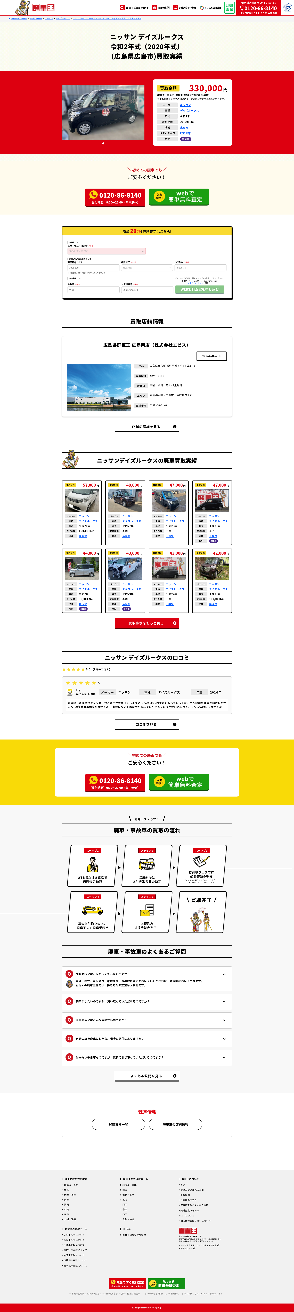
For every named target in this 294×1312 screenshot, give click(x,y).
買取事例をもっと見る (146, 623)
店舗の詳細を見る (146, 426)
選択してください (78, 251)
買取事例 (164, 8)
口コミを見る (146, 724)
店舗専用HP (214, 356)
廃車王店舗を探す (137, 8)
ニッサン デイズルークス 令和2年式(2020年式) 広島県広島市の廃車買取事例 (107, 18)
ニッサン (49, 18)
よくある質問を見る (146, 1075)
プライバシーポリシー (196, 283)
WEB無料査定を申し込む (200, 289)
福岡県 (213, 604)
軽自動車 (185, 133)
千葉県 (213, 536)
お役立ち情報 (187, 8)
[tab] (103, 143)
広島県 (184, 127)
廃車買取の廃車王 (19, 18)
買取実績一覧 (118, 1124)
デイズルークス (63, 18)
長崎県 (83, 536)
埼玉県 (83, 604)
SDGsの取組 (213, 8)
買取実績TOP (36, 18)
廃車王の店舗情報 (175, 1124)
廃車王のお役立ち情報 (134, 1234)
